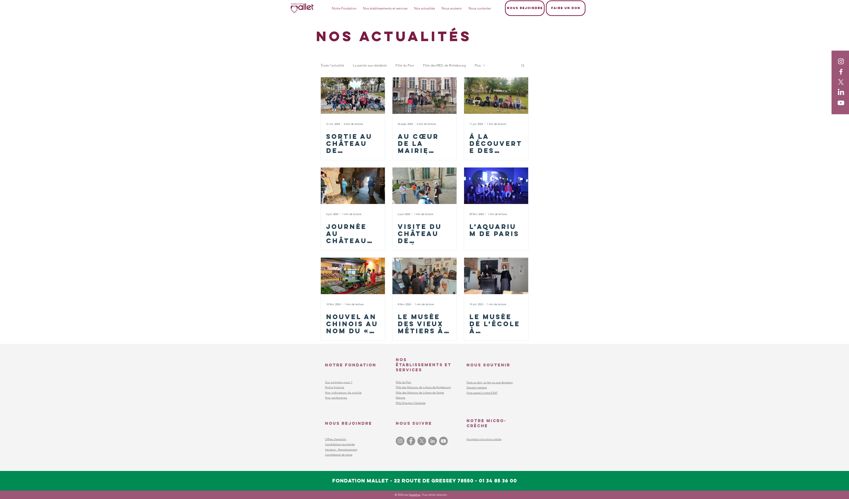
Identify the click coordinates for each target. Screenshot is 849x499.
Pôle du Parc (405, 65)
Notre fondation (350, 365)
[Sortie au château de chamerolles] (353, 95)
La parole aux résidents (370, 65)
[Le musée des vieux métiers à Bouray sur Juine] (424, 276)
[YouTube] (443, 441)
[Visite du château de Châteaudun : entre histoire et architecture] (424, 186)
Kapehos (415, 494)
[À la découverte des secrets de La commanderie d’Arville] (496, 95)
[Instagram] (400, 441)
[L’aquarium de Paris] (496, 186)
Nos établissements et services (423, 364)
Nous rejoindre (348, 423)
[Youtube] (841, 103)
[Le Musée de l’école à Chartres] (496, 276)
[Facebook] (411, 441)
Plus (478, 65)
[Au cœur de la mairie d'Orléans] (424, 95)
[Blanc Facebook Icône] (841, 72)
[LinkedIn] (841, 92)
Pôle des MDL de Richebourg (444, 65)
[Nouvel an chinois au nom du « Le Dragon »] (353, 276)
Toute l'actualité (332, 65)
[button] (523, 65)
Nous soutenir (488, 365)
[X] (841, 82)
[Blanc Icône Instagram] (841, 61)
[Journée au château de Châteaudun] (353, 186)
